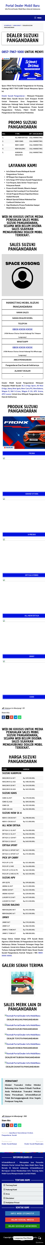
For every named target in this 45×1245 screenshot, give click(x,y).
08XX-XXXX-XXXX (22, 329)
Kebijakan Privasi (12, 1202)
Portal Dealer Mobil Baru (23, 6)
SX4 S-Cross (15, 391)
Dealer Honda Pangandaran (22, 1048)
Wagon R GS (27, 391)
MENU (39, 18)
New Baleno (38, 388)
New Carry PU (26, 388)
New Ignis (17, 388)
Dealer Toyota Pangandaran (22, 1038)
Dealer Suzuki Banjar (9, 1142)
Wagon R (5, 391)
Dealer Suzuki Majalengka (33, 1142)
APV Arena (38, 391)
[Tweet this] (7, 717)
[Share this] (3, 717)
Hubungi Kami (11, 1189)
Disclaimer (10, 1198)
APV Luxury (6, 394)
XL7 (23, 386)
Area (8, 1194)
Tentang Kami (11, 1185)
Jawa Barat (13, 1133)
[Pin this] (11, 717)
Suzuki (14, 1135)
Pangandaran (6, 1135)
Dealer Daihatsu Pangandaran (22, 1066)
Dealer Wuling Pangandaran (22, 1019)
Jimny (10, 388)
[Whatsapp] (19, 717)
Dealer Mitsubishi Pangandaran (22, 1057)
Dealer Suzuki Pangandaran (13, 96)
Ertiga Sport (31, 386)
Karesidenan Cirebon (25, 1133)
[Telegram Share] (15, 717)
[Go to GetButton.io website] (39, 1242)
